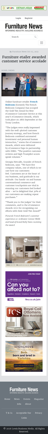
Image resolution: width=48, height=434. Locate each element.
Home (4, 70)
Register (28, 18)
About (28, 404)
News (12, 70)
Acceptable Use (23, 413)
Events (27, 399)
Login (18, 18)
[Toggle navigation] (41, 42)
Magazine (39, 399)
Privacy (38, 413)
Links (24, 418)
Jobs (19, 404)
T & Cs (9, 413)
